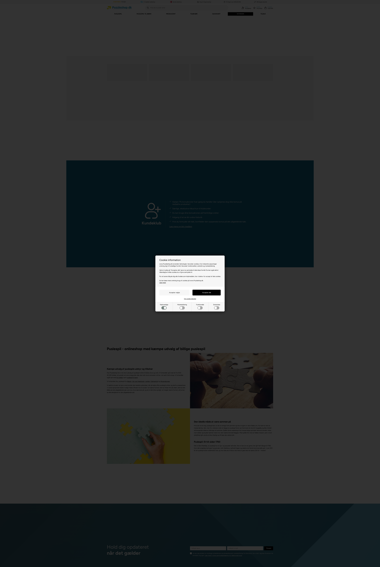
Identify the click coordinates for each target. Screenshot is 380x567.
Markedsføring (182, 305)
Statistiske (216, 305)
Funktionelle (200, 305)
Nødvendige (164, 305)
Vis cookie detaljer (190, 299)
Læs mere (162, 283)
